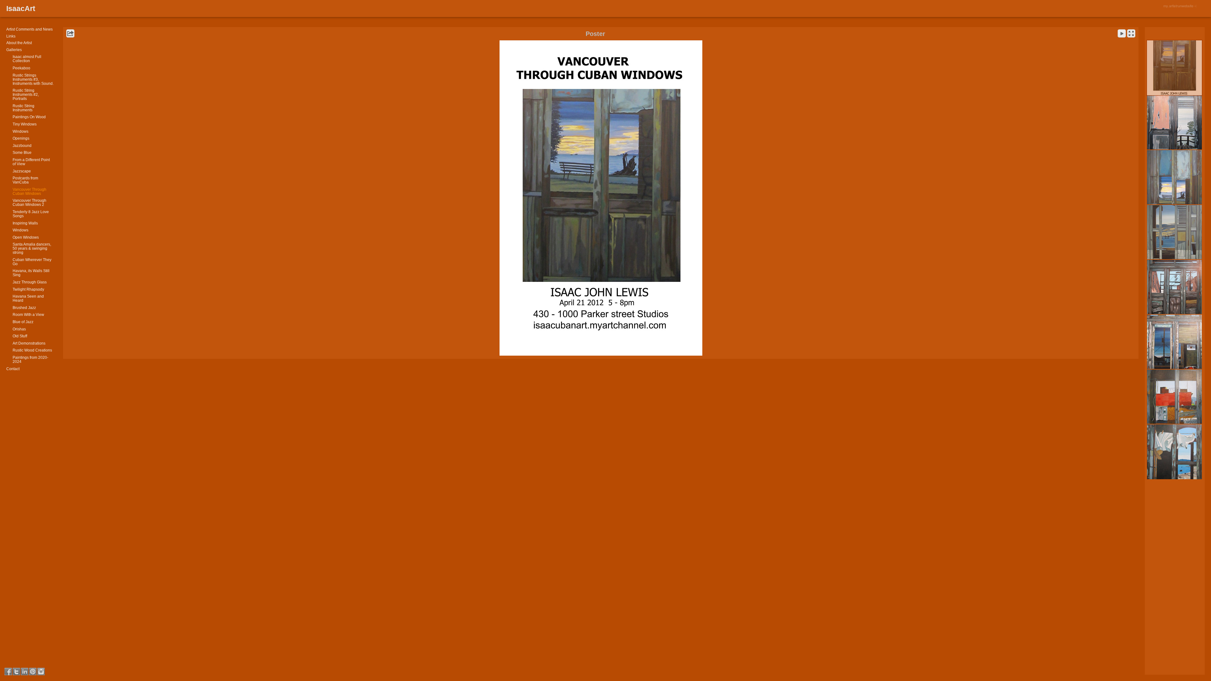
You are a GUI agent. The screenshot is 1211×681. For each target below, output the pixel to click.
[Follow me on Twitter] (16, 671)
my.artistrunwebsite (1178, 5)
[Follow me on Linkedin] (24, 671)
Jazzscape (22, 171)
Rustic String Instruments (23, 108)
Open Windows (26, 237)
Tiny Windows (25, 124)
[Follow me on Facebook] (8, 671)
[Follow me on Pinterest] (33, 671)
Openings (21, 138)
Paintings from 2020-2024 (30, 359)
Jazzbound (22, 145)
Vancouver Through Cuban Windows (29, 191)
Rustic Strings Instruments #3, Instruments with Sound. (33, 79)
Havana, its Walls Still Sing (31, 273)
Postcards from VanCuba (25, 180)
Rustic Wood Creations (32, 350)
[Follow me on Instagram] (41, 671)
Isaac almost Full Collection (27, 59)
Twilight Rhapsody (28, 289)
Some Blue (22, 152)
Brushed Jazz (24, 308)
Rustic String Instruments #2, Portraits (26, 94)
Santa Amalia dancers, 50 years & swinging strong (32, 248)
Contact (13, 369)
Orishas (19, 329)
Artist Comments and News (29, 29)
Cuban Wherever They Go (32, 262)
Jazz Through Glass (30, 282)
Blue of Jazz (23, 322)
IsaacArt (20, 8)
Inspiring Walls (25, 223)
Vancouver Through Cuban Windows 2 (29, 202)
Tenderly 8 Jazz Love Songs (31, 214)
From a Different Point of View (31, 162)
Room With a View (28, 314)
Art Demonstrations (29, 343)
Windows (20, 131)
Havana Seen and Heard (28, 298)
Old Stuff (20, 336)
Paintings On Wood (29, 117)
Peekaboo (21, 68)
